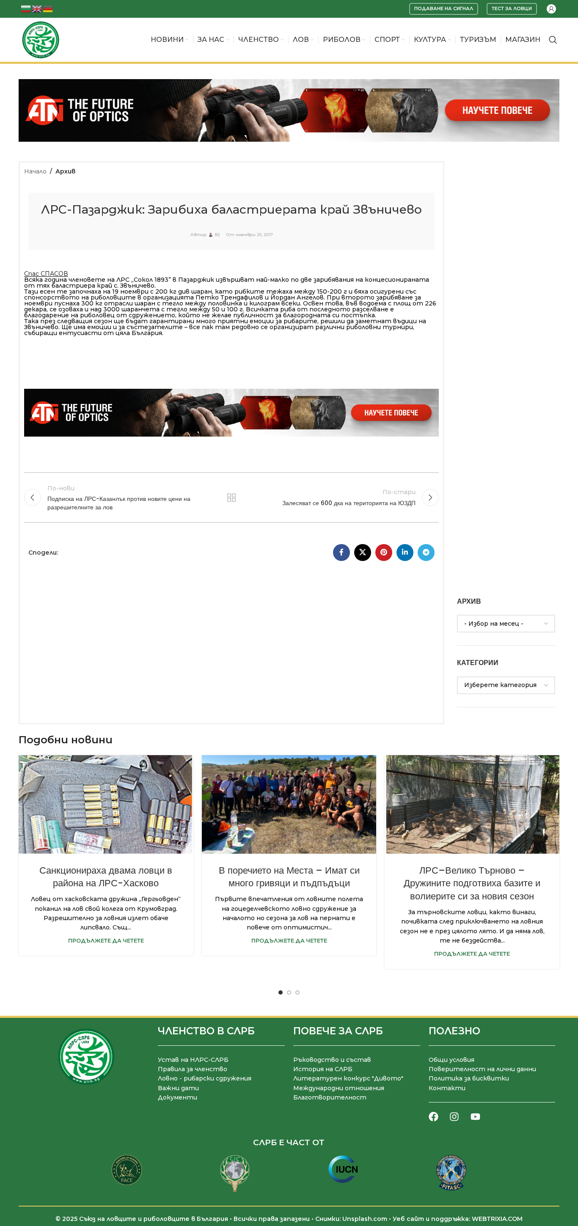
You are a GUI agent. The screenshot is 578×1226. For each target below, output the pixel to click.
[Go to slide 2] (289, 992)
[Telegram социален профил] (426, 552)
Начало (35, 171)
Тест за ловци (512, 8)
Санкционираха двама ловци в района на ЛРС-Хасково (105, 877)
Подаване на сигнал (443, 8)
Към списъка (231, 497)
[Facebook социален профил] (341, 552)
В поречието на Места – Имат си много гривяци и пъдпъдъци (289, 877)
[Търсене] (553, 39)
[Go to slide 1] (280, 992)
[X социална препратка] (362, 552)
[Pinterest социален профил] (383, 552)
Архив (65, 171)
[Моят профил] (551, 8)
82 (217, 235)
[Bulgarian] (26, 8)
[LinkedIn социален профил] (404, 552)
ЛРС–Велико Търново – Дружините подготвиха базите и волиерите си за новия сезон (472, 883)
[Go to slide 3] (297, 992)
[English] (37, 8)
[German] (48, 8)
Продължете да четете (106, 940)
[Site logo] (41, 39)
